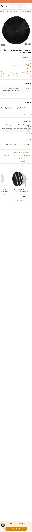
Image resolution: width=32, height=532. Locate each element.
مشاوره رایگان (8, 155)
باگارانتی (23, 158)
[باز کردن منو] (29, 6)
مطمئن (23, 155)
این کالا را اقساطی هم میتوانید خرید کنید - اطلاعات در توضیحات (16, 74)
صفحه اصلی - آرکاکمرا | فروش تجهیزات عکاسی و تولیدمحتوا (19, 11)
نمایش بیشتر (29, 96)
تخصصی (23, 161)
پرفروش (14, 155)
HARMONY (25, 58)
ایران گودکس (26, 65)
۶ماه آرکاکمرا (17, 65)
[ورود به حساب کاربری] (6, 6)
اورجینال (18, 158)
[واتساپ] (3, 529)
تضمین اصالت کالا (11, 158)
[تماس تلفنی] (3, 525)
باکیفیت (19, 155)
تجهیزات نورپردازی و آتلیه (19, 152)
